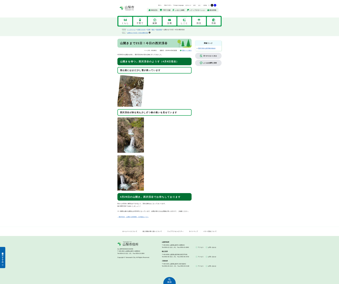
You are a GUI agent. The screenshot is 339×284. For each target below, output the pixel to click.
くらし (125, 23)
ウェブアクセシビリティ (175, 231)
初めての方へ (168, 5)
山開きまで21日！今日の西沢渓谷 (137, 33)
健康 (154, 23)
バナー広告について (210, 231)
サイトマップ (193, 231)
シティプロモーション (197, 10)
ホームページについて (129, 231)
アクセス (200, 247)
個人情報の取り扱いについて (152, 231)
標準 (194, 5)
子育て (140, 23)
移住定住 (154, 10)
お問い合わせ (212, 247)
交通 (169, 23)
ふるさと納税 (179, 10)
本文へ (160, 5)
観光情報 (213, 10)
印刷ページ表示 (187, 50)
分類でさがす (141, 29)
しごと (184, 23)
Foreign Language (178, 5)
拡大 (199, 5)
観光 (153, 29)
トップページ (131, 29)
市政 (213, 23)
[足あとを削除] (149, 32)
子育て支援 (166, 10)
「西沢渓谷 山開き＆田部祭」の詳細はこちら (133, 217)
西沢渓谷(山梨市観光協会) (207, 48)
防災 (199, 23)
